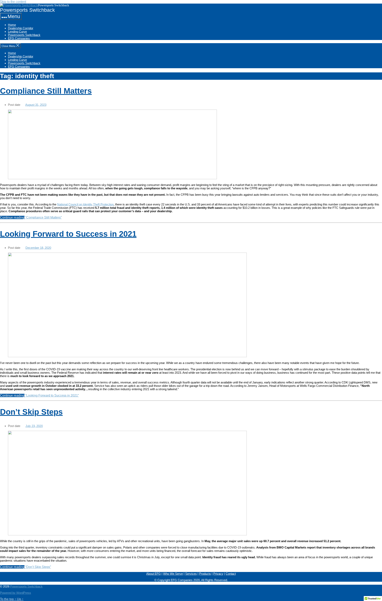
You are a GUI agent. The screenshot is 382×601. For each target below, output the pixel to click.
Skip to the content (13, 1)
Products (205, 573)
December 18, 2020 (38, 247)
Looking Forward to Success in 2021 (68, 234)
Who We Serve (173, 573)
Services (191, 573)
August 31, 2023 (35, 104)
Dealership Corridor (20, 28)
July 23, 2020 (34, 426)
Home (12, 24)
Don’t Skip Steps (31, 411)
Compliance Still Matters (46, 91)
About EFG (153, 573)
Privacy (218, 573)
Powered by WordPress (15, 592)
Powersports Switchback (24, 35)
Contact (231, 573)
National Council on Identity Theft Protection (85, 204)
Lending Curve (17, 31)
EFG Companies (19, 38)
